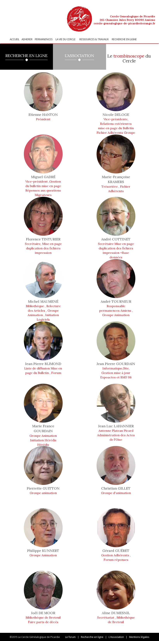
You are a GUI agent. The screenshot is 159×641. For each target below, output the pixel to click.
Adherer (27, 39)
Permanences (43, 39)
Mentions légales (139, 637)
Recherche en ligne (124, 39)
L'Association (116, 637)
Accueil (14, 39)
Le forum (70, 637)
